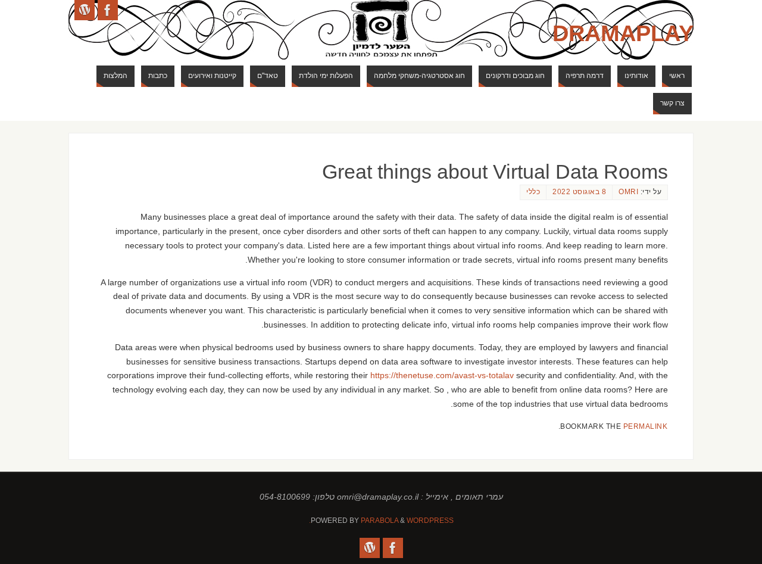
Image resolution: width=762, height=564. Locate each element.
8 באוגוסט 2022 (579, 192)
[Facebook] (108, 10)
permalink (645, 426)
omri (628, 192)
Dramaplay (623, 33)
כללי (533, 192)
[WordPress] (84, 10)
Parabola (379, 520)
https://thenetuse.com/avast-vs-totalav (442, 375)
